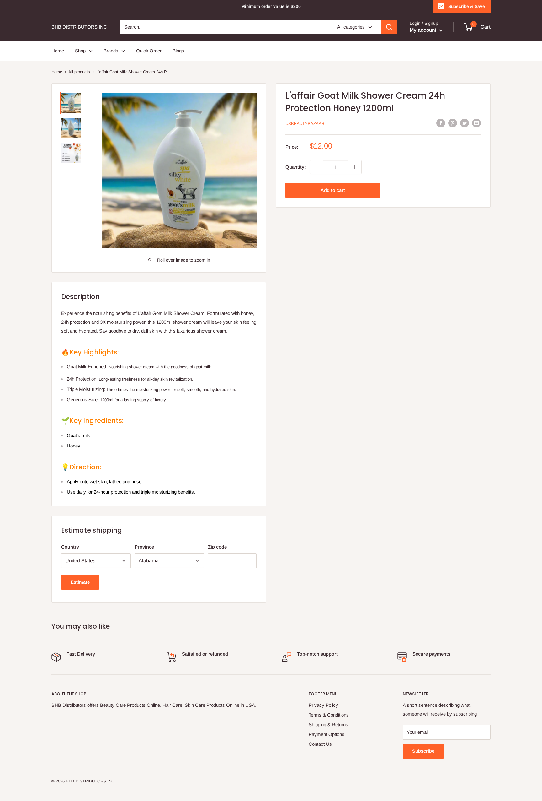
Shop (80, 50)
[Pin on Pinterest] (452, 122)
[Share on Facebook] (440, 122)
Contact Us (320, 744)
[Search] (389, 27)
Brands (111, 50)
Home (57, 50)
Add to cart (333, 190)
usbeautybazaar (304, 123)
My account (424, 30)
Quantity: (295, 167)
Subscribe (423, 751)
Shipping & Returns (328, 724)
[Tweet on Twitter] (464, 122)
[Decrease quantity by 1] (316, 167)
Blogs (178, 50)
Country (70, 546)
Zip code (217, 546)
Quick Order (149, 50)
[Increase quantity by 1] (354, 167)
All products (79, 71)
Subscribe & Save (466, 6)
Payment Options (326, 734)
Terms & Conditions (329, 714)
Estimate (80, 582)
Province (144, 546)
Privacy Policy (323, 705)
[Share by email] (476, 122)
